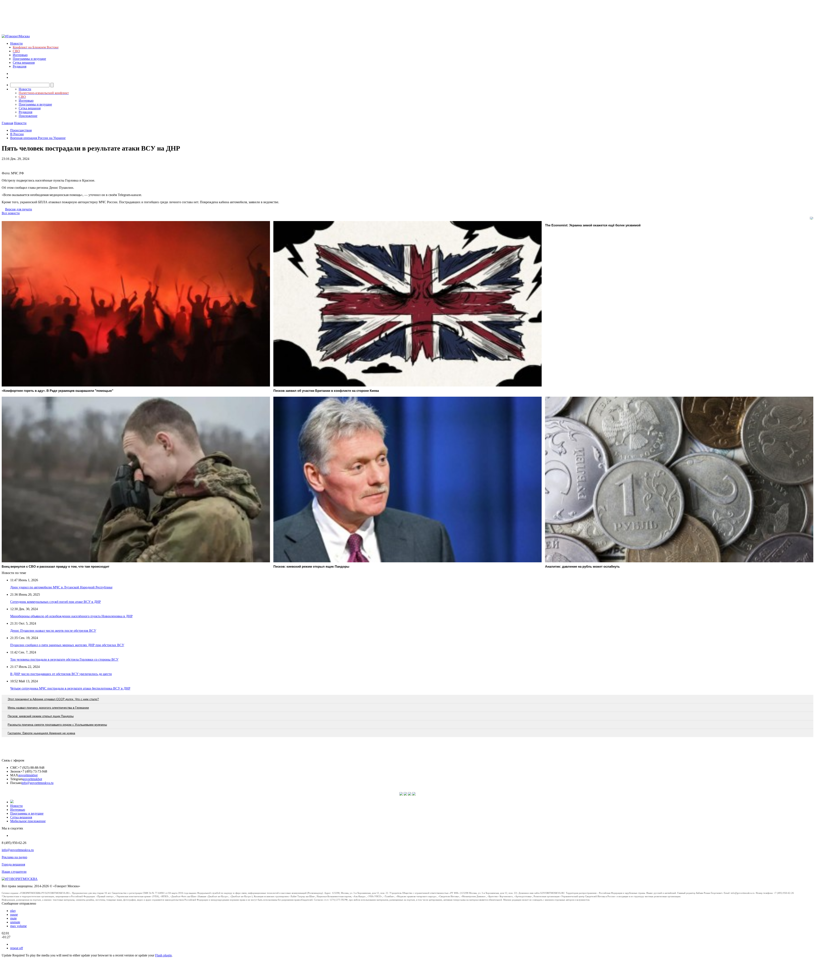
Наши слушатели (14, 871)
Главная (7, 123)
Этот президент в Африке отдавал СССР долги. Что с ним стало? (53, 699)
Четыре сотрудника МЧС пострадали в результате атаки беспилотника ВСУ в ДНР (70, 688)
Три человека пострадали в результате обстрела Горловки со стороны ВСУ (64, 659)
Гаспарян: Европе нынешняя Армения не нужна (41, 733)
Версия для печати (18, 209)
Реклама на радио (14, 857)
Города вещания (13, 864)
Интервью (20, 55)
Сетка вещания (24, 62)
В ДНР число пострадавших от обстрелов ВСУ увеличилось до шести (61, 674)
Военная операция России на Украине (38, 138)
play (13, 910)
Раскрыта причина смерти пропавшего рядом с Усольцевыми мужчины (57, 724)
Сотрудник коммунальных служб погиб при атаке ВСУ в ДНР (55, 602)
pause (14, 914)
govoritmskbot (28, 775)
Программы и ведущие (29, 59)
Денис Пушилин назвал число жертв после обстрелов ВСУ (53, 630)
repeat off (16, 948)
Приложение (28, 116)
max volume (18, 926)
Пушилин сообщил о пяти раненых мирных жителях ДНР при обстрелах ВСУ (67, 645)
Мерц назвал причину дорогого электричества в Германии (48, 707)
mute (13, 918)
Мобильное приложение (28, 821)
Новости (16, 43)
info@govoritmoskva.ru (37, 783)
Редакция (19, 66)
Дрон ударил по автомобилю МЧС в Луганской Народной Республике (61, 587)
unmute (15, 922)
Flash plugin (163, 955)
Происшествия (21, 130)
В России (17, 134)
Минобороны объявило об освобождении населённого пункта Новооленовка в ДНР (71, 616)
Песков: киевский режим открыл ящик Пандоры (41, 716)
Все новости (11, 213)
